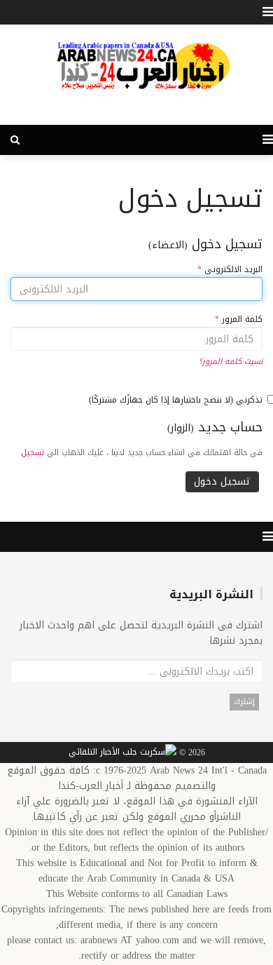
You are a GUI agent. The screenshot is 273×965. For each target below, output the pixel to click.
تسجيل (32, 452)
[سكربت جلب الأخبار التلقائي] (122, 753)
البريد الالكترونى (229, 269)
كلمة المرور (238, 319)
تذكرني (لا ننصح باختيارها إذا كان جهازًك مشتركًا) (175, 399)
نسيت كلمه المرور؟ (230, 361)
